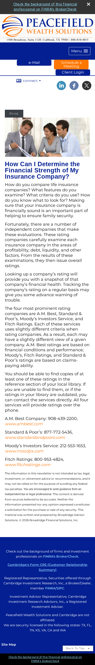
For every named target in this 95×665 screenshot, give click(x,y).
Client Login (73, 72)
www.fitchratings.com (27, 464)
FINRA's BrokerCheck (60, 556)
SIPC (60, 588)
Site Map (8, 644)
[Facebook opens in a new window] (74, 88)
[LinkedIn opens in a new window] (61, 88)
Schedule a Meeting (71, 64)
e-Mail (34, 62)
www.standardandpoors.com (35, 437)
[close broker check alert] (88, 4)
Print (14, 114)
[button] (79, 51)
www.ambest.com (24, 423)
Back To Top (76, 648)
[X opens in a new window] (86, 88)
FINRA (50, 588)
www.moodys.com (24, 451)
